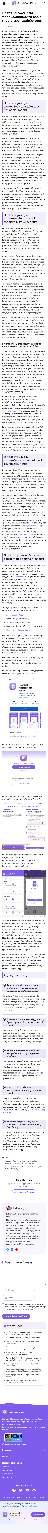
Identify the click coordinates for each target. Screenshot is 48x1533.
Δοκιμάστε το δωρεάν (24, 1192)
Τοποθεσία (11, 622)
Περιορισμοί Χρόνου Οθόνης (18, 630)
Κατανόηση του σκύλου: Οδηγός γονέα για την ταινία (23, 1376)
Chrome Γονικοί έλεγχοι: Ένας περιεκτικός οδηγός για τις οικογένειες (22, 1381)
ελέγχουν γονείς (15, 411)
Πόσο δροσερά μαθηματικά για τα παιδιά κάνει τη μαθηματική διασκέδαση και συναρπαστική (23, 1370)
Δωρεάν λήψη (37, 1514)
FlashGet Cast (7, 1477)
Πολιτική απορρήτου (30, 1506)
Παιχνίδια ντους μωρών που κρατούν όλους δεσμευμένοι (22, 1342)
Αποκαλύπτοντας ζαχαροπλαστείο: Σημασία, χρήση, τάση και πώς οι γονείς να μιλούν (22, 1348)
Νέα (6, 1157)
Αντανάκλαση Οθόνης (15, 615)
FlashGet (5, 1467)
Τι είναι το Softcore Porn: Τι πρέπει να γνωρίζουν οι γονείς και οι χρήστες (20, 1353)
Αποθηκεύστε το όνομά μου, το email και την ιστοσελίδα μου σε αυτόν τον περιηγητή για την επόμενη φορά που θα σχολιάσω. (25, 1307)
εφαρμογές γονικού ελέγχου (32, 525)
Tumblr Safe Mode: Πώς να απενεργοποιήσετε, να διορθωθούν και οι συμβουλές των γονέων (23, 1359)
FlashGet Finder (8, 1474)
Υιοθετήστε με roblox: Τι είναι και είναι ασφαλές (24, 1338)
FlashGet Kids (21, 577)
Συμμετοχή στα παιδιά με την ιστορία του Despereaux (22, 1364)
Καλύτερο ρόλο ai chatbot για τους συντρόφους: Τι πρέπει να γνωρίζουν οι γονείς (24, 1333)
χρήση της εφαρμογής (26, 534)
